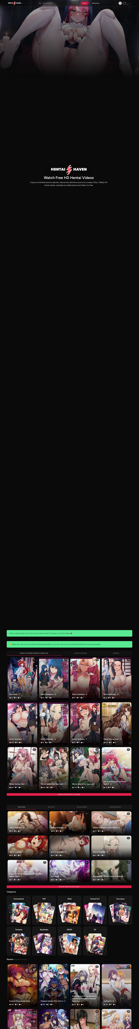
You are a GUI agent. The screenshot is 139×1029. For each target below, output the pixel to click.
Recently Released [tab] (80, 653)
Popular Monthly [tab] (115, 807)
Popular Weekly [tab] (82, 807)
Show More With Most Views (69, 886)
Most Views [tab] (21, 807)
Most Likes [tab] (51, 807)
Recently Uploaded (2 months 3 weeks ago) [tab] (34, 653)
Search (84, 3)
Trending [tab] (116, 653)
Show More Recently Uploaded (69, 794)
